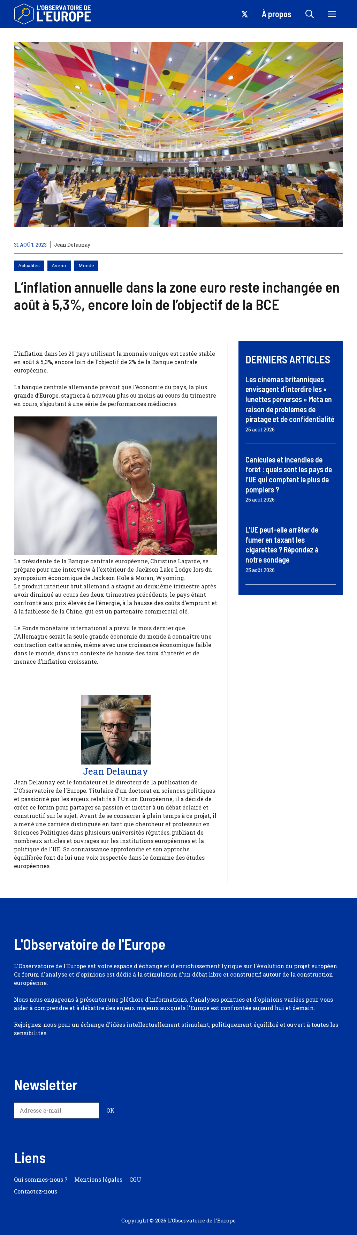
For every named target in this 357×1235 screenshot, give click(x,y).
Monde (86, 265)
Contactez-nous (35, 1191)
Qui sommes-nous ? (40, 1179)
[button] (309, 14)
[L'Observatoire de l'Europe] (53, 14)
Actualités (29, 265)
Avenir (59, 265)
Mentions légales (98, 1179)
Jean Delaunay (72, 244)
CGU (135, 1179)
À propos (276, 14)
